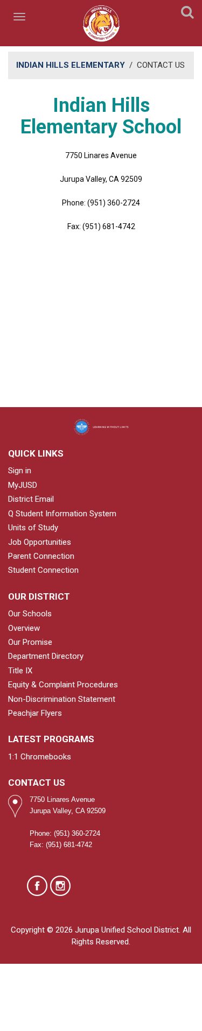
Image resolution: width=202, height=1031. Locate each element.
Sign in (19, 470)
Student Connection (43, 570)
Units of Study (33, 527)
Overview (24, 628)
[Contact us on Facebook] (37, 886)
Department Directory (45, 656)
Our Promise (30, 642)
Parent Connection (41, 556)
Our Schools (30, 613)
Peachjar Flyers (35, 713)
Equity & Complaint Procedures (63, 684)
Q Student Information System (62, 513)
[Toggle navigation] (20, 16)
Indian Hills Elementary (70, 65)
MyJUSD (22, 485)
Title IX (20, 671)
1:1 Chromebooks (39, 757)
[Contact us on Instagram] (60, 886)
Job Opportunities (39, 542)
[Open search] (187, 14)
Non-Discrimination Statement (61, 699)
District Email (31, 499)
